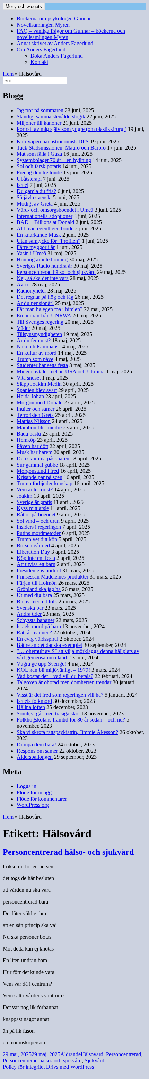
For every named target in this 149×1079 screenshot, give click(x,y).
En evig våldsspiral (37, 639)
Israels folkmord (34, 701)
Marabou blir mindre (39, 427)
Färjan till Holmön (37, 583)
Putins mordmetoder (39, 533)
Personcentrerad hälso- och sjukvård (56, 272)
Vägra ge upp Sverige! (41, 664)
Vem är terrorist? (35, 490)
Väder (23, 328)
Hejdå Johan (30, 396)
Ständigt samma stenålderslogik (51, 117)
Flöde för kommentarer (42, 799)
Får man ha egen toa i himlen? (49, 309)
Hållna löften (31, 707)
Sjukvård (94, 1060)
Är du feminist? (34, 340)
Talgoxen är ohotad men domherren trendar (64, 682)
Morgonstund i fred (38, 471)
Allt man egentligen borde (45, 228)
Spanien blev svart (37, 390)
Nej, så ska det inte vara (43, 278)
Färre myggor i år (36, 247)
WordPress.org (33, 805)
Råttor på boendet (36, 514)
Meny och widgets (24, 6)
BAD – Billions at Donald (45, 222)
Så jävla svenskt (34, 197)
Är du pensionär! (35, 303)
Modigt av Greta (35, 204)
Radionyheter (31, 291)
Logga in (26, 786)
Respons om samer (37, 751)
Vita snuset (29, 378)
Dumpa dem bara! (36, 744)
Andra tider (29, 614)
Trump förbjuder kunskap (44, 483)
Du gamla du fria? (36, 191)
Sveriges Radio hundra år (44, 266)
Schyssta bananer (35, 620)
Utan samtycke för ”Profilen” (48, 241)
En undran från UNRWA (44, 315)
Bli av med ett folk (37, 601)
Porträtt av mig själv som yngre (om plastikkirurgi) (71, 129)
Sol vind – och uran (38, 521)
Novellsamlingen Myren (43, 25)
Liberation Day (33, 552)
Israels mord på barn (39, 626)
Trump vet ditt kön (37, 539)
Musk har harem (34, 452)
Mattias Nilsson (34, 421)
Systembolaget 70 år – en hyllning (54, 160)
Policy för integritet (24, 1067)
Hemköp (26, 440)
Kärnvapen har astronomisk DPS (53, 141)
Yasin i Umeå (31, 253)
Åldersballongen (35, 757)
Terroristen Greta (35, 415)
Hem (8, 74)
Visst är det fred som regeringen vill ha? (60, 695)
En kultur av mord (36, 353)
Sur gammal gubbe (37, 465)
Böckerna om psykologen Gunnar (54, 18)
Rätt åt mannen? (34, 633)
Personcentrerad (123, 1054)
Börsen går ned (33, 545)
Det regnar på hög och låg (45, 297)
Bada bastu (29, 434)
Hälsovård (92, 1054)
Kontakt (39, 62)
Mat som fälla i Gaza (39, 154)
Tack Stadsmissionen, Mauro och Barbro (61, 148)
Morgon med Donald (40, 402)
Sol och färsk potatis (39, 166)
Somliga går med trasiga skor (48, 713)
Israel (22, 185)
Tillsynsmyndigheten (39, 334)
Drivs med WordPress (70, 1067)
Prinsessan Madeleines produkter (52, 577)
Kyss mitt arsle (33, 508)
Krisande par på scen (39, 477)
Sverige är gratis (34, 502)
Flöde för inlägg (34, 792)
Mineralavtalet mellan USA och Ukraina (61, 371)
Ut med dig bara (34, 595)
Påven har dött (32, 446)
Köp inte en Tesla (36, 558)
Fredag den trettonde (39, 172)
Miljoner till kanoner (39, 123)
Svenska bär (30, 608)
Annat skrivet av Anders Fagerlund (55, 43)
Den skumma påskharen (43, 458)
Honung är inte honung (42, 259)
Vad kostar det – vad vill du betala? (55, 676)
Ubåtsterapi (29, 179)
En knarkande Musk (39, 235)
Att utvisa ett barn (36, 564)
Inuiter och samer (35, 409)
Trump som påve (35, 359)
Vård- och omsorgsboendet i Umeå (55, 210)
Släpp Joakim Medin (39, 384)
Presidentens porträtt (39, 570)
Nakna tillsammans (37, 347)
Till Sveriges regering (40, 322)
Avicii (23, 284)
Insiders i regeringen (39, 527)
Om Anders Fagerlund (41, 49)
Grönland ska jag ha (39, 589)
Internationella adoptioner (44, 216)
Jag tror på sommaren (40, 110)
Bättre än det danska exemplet (49, 645)
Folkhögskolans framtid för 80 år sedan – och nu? (71, 720)
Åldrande (70, 1054)
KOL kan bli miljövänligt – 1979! (53, 670)
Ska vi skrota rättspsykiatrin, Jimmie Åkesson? (67, 732)
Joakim (24, 496)
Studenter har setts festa (42, 365)
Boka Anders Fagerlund (56, 56)
